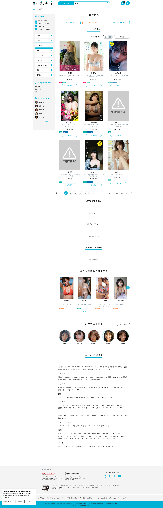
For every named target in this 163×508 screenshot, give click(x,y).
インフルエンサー (116, 436)
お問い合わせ (112, 498)
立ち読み (69, 85)
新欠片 (80, 369)
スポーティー (88, 408)
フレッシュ (75, 408)
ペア (62, 426)
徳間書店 (74, 369)
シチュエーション (42, 65)
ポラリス (70, 390)
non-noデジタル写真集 (120, 377)
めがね (95, 397)
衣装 (38, 50)
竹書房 (68, 369)
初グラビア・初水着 (77, 446)
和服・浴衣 (107, 397)
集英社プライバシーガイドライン (55, 498)
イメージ (39, 60)
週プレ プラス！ (43, 26)
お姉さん (74, 415)
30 (122, 193)
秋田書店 (61, 367)
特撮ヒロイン (65, 438)
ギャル (118, 408)
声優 (106, 433)
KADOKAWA (79, 367)
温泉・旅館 (103, 426)
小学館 (125, 367)
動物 (101, 446)
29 (117, 193)
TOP (34, 9)
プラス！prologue (77, 387)
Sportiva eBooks (95, 379)
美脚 (111, 405)
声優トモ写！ (62, 390)
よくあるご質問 (102, 498)
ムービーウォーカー (105, 369)
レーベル (39, 40)
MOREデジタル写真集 (105, 377)
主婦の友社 (118, 367)
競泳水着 (84, 397)
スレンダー (65, 405)
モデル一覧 (48, 121)
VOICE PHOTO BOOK (101, 387)
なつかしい (97, 415)
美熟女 (85, 415)
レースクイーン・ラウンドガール (71, 436)
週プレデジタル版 (43, 23)
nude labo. (77, 390)
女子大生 (116, 433)
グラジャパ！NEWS (44, 29)
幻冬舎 (107, 367)
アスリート (100, 438)
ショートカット (99, 405)
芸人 (89, 438)
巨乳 (76, 405)
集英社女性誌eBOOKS (65, 379)
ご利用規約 (41, 498)
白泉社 (85, 369)
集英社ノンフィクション (81, 379)
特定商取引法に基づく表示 (73, 498)
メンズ (92, 446)
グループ (81, 426)
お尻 (86, 405)
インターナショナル (104, 408)
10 (110, 193)
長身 (120, 405)
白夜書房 (90, 369)
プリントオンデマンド (116, 387)
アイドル (76, 433)
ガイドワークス (70, 367)
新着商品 (37, 86)
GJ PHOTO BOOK (92, 377)
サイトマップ (121, 498)
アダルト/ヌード (111, 438)
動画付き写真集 (88, 387)
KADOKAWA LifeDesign (91, 367)
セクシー (123, 415)
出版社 (39, 36)
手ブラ (63, 446)
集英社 (112, 367)
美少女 (63, 415)
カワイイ (110, 415)
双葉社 (96, 369)
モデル (97, 433)
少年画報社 (61, 369)
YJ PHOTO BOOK (79, 377)
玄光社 (102, 367)
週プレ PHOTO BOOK (65, 377)
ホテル (91, 426)
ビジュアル (40, 55)
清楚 (62, 418)
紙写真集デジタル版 (64, 387)
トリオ (71, 426)
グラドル (64, 433)
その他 (39, 75)
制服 (74, 397)
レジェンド (78, 438)
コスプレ (63, 397)
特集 (36, 92)
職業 (38, 70)
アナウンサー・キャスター (96, 436)
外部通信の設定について (89, 498)
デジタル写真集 (43, 20)
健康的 (63, 408)
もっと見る (123, 324)
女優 (87, 433)
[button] (127, 287)
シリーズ (39, 45)
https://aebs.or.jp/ (56, 488)
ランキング (38, 89)
